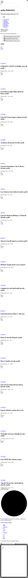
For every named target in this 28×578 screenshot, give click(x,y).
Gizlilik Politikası (4, 522)
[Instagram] (4, 538)
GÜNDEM (3, 63)
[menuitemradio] (11, 36)
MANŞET (3, 163)
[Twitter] (4, 537)
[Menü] (2, 2)
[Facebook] (4, 535)
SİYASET (3, 189)
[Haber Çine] (9, 6)
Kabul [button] (10, 522)
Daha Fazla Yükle (4, 489)
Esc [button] (16, 543)
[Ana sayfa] (4, 17)
